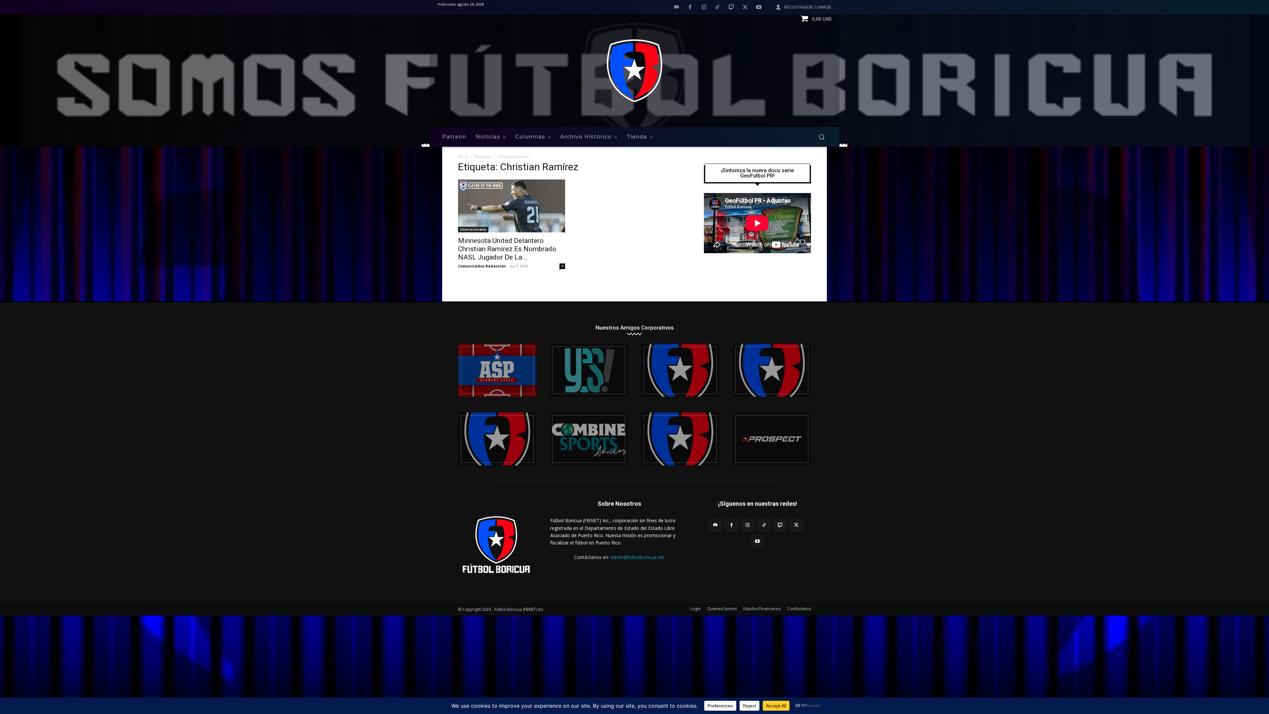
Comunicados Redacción (482, 265)
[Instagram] (704, 8)
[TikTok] (718, 8)
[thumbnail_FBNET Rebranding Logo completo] (680, 370)
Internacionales (473, 229)
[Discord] (676, 8)
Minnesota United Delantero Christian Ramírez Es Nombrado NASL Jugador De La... (507, 249)
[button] (821, 137)
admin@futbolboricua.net (637, 557)
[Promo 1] (497, 370)
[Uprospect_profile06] (772, 439)
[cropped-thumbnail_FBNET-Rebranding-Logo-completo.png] (772, 370)
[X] (745, 8)
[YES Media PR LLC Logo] (589, 370)
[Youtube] (759, 8)
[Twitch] (731, 8)
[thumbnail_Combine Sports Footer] (589, 439)
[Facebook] (690, 8)
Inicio (463, 157)
